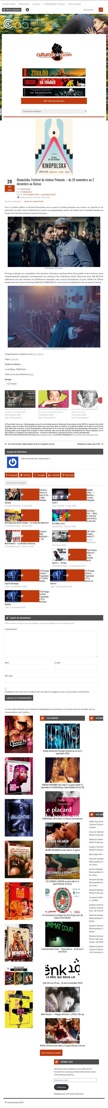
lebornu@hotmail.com (45, 435)
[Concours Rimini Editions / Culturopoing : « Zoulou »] (54, 72)
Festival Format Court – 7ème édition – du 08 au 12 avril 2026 (62, 950)
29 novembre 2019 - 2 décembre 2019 (39, 194)
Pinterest (69, 475)
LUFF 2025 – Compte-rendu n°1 (91, 534)
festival (37, 197)
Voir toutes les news (51, 1053)
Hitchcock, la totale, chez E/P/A (88, 443)
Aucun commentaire (13, 201)
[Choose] (19, 752)
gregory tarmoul (96, 847)
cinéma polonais (26, 197)
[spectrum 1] (19, 1027)
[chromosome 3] (19, 877)
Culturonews (24, 4)
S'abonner (61, 1087)
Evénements (27, 192)
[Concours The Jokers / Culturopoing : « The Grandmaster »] (54, 92)
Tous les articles (8, 4)
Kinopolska (45, 197)
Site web (9, 675)
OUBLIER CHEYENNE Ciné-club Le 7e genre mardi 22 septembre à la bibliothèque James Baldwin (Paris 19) (62, 786)
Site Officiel (37, 354)
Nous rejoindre (13, 9)
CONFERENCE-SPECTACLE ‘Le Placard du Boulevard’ (62, 818)
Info (27, 10)
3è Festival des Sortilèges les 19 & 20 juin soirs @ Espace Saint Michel (62, 916)
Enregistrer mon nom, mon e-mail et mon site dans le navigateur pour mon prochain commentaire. (47, 692)
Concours (36, 4)
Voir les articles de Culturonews (36, 458)
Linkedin (56, 475)
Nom (7, 662)
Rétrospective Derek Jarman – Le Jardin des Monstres (27, 522)
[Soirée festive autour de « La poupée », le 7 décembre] (20, 399)
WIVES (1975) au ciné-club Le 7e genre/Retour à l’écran (62, 1045)
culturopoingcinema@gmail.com (84, 435)
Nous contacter (74, 4)
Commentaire (11, 629)
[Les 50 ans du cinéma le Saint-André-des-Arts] (87, 399)
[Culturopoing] (54, 65)
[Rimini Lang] (19, 985)
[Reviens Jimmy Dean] (19, 794)
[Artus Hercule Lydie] (19, 961)
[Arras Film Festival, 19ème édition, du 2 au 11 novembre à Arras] (53, 399)
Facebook (14, 359)
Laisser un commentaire (33, 201)
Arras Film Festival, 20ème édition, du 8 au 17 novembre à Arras (31, 443)
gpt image (93, 854)
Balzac (31, 374)
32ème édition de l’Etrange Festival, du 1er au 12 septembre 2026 (62, 752)
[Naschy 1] (19, 919)
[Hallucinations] (19, 836)
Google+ (41, 475)
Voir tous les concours (54, 101)
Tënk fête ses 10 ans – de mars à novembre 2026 (62, 982)
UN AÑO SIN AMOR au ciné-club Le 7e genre (62, 849)
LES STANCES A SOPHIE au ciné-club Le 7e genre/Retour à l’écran (62, 882)
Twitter (27, 475)
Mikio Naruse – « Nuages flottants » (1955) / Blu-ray (62, 1014)
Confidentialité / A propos (54, 4)
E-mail (58, 662)
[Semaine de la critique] (54, 24)
